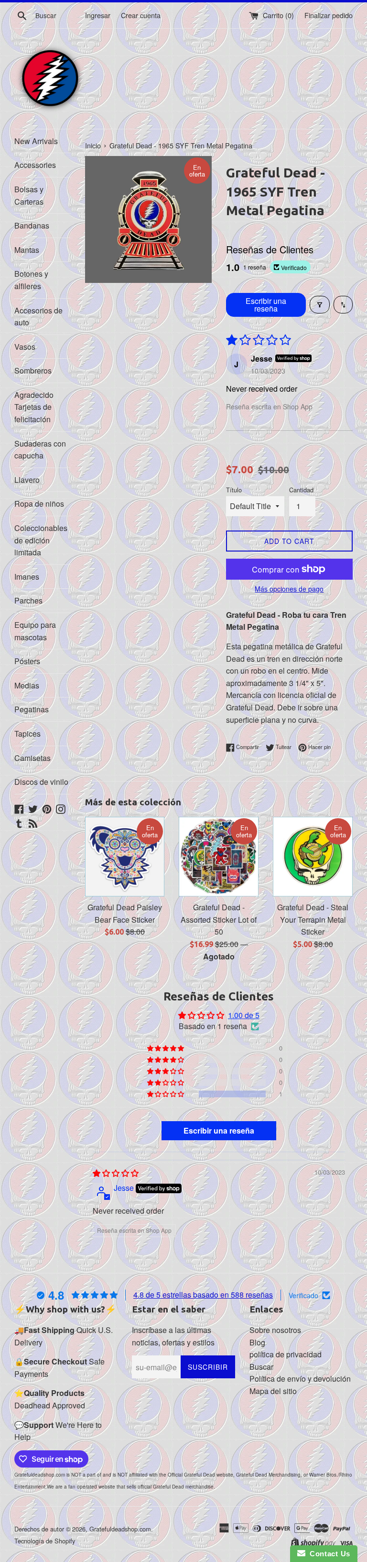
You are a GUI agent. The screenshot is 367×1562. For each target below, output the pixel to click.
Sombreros (33, 370)
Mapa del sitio (273, 1390)
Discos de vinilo (41, 781)
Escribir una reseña (266, 304)
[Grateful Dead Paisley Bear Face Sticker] (125, 856)
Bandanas (31, 225)
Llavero (27, 479)
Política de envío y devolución (300, 1378)
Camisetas (32, 757)
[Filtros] (320, 304)
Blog (257, 1342)
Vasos (24, 346)
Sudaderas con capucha (40, 449)
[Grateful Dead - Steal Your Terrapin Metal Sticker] (313, 856)
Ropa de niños (39, 503)
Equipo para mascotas (35, 631)
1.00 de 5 (243, 1015)
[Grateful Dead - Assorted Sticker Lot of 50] (219, 856)
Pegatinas (31, 709)
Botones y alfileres (31, 280)
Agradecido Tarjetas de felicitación (34, 407)
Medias (26, 685)
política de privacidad (285, 1354)
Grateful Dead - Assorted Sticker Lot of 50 (219, 919)
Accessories (35, 164)
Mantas (26, 249)
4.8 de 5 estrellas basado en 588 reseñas (203, 1294)
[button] (166, 1094)
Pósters (27, 661)
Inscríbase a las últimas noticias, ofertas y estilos (173, 1336)
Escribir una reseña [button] (219, 1130)
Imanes (26, 576)
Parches (28, 600)
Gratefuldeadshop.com (120, 1528)
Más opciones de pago (289, 589)
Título (234, 489)
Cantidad (301, 489)
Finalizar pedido (328, 15)
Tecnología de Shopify (44, 1540)
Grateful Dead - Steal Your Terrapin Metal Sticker (312, 919)
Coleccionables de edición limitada (40, 540)
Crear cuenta (141, 15)
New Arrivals (36, 140)
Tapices (27, 733)
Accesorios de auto (38, 316)
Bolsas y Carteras (28, 195)
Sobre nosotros (275, 1329)
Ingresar (97, 15)
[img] (116, 1172)
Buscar (261, 1366)
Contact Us (327, 1554)
